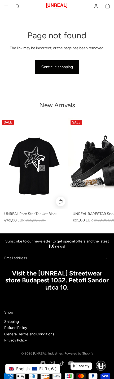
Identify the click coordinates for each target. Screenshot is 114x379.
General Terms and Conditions (29, 334)
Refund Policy (15, 328)
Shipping (11, 321)
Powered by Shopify (78, 353)
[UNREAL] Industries (48, 353)
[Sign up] (105, 258)
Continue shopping (57, 67)
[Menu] (6, 6)
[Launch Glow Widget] (101, 366)
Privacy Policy (15, 340)
